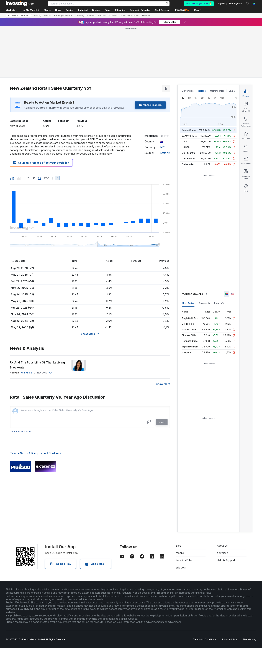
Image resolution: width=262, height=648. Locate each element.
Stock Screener (162, 10)
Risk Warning (249, 639)
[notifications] (247, 3)
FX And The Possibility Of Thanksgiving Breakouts (37, 365)
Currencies (188, 90)
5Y (39, 177)
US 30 (185, 141)
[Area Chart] (19, 178)
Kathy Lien (26, 372)
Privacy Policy (229, 639)
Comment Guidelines (21, 431)
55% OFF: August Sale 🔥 (199, 3)
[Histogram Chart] (12, 178)
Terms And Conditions (204, 639)
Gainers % (204, 303)
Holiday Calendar (42, 15)
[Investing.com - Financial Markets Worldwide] (20, 3)
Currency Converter (85, 15)
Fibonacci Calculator (108, 15)
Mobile (180, 552)
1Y (28, 177)
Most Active (188, 303)
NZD (163, 147)
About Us (222, 545)
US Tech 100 (188, 153)
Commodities (217, 90)
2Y (33, 177)
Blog (178, 545)
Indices (202, 90)
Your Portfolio (184, 560)
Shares (232, 90)
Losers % (219, 303)
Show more (163, 383)
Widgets (181, 567)
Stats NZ (165, 152)
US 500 (185, 147)
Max (46, 177)
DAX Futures (188, 158)
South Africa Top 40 (192, 130)
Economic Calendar (140, 10)
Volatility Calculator (130, 15)
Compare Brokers (150, 104)
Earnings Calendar (63, 15)
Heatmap (146, 15)
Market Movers (192, 294)
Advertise (222, 552)
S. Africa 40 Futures (192, 135)
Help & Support (226, 560)
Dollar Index (188, 164)
